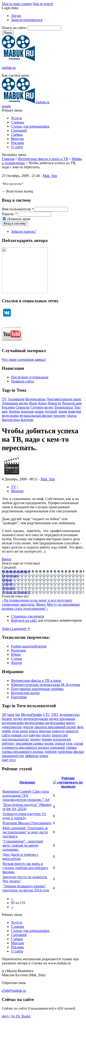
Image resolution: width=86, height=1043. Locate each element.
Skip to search (43, 4)
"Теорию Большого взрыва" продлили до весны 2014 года (26, 888)
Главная (8, 159)
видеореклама (13, 723)
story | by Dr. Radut (16, 1016)
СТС (46, 715)
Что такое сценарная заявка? (24, 359)
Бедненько (10, 576)
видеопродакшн (35, 719)
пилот (46, 735)
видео (17, 719)
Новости (54, 403)
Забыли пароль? (23, 231)
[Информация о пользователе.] (11, 475)
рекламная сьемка (29, 743)
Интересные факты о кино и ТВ (43, 159)
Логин (16, 16)
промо (47, 739)
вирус (70, 723)
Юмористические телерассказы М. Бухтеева (45, 685)
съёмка (71, 747)
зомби (6, 731)
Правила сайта (22, 381)
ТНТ (54, 715)
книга (33, 731)
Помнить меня (18, 219)
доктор (28, 727)
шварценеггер (13, 756)
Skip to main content (17, 4)
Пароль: (9, 214)
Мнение (17, 491)
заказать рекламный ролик (55, 727)
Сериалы (23, 407)
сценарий (57, 747)
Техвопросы (63, 407)
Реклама (17, 143)
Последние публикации (29, 377)
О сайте (17, 147)
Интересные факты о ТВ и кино (36, 680)
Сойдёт (7, 584)
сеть (69, 743)
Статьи (16, 659)
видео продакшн (62, 719)
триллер (59, 415)
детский (50, 411)
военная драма (32, 411)
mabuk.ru (9, 68)
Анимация (16, 399)
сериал (60, 743)
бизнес (7, 719)
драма (62, 411)
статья (78, 743)
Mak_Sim (50, 176)
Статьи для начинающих (30, 126)
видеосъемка (34, 723)
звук (80, 727)
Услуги (16, 118)
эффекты (32, 756)
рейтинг (8, 743)
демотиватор (12, 727)
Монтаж (17, 139)
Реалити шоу (72, 403)
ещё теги (9, 760)
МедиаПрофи (31, 715)
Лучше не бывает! (16, 592)
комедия (74, 411)
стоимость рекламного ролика (25, 747)
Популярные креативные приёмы (37, 689)
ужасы (72, 415)
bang (10, 715)
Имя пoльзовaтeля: (18, 209)
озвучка (35, 735)
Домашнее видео (15, 403)
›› (12, 907)
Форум (16, 663)
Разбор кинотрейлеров (28, 646)
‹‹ (12, 899)
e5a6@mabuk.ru (14, 990)
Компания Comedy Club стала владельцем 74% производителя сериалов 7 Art (26, 795)
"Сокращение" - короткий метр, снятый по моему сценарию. (23, 845)
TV (4, 399)
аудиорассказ (69, 715)
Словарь (17, 122)
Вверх (6, 559)
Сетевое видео (42, 407)
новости (58, 731)
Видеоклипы (35, 399)
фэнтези (27, 420)
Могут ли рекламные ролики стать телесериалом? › (41, 606)
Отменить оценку (16, 571)
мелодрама (10, 415)
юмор (43, 756)
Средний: (9, 567)
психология (62, 739)
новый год (19, 735)
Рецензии (18, 650)
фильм (79, 752)
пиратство (60, 735)
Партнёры (19, 697)
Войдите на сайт (24, 620)
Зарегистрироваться (26, 20)
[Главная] (18, 60)
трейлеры (65, 752)
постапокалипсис (15, 739)
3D (4, 715)
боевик (14, 411)
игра (15, 731)
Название (27, 782)
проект (35, 739)
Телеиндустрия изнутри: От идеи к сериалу (24, 816)
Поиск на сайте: (15, 28)
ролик (49, 743)
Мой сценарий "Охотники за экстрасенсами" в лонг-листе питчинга (25, 832)
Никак (7, 580)
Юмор (16, 654)
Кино (42, 403)
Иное (33, 403)
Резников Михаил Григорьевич (27, 823)
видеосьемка (55, 723)
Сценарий (19, 130)
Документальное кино (63, 399)
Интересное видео (25, 693)
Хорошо (8, 588)
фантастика (11, 420)
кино (24, 731)
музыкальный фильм (35, 415)
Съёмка (17, 134)
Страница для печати (27, 616)
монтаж (45, 731)
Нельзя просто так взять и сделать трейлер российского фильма (25, 868)
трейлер (50, 752)
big (17, 715)
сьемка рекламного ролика (23, 752)
